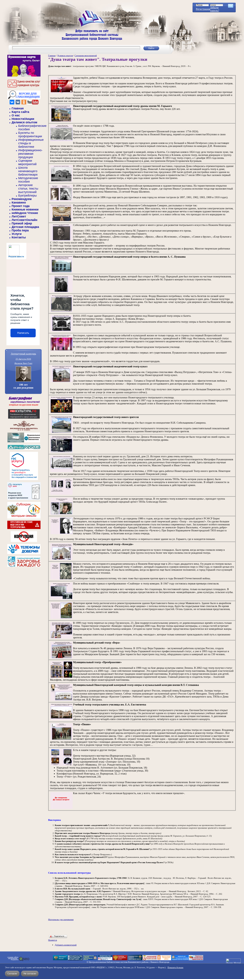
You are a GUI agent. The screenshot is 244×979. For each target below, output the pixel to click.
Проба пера (20, 230)
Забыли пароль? (214, 9)
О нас (16, 115)
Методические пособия (28, 179)
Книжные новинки (25, 209)
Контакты (19, 237)
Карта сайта (20, 112)
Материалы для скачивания (61, 919)
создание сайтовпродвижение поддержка (12, 958)
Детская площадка (25, 227)
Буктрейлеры (27, 195)
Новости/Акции (23, 119)
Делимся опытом (24, 122)
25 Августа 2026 (23, 359)
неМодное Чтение (25, 213)
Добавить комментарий (66, 945)
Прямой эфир (22, 223)
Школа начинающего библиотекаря (28, 171)
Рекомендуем (22, 199)
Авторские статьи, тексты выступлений (28, 188)
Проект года (21, 206)
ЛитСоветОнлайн (24, 220)
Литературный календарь (23, 353)
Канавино (19, 202)
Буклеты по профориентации (30, 134)
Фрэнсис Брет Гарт (23, 363)
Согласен (12, 973)
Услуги (17, 234)
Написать (23, 332)
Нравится (52, 940)
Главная (18, 108)
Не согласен (30, 973)
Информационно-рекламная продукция (30, 154)
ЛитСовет (19, 216)
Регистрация (203, 9)
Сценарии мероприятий (27, 162)
